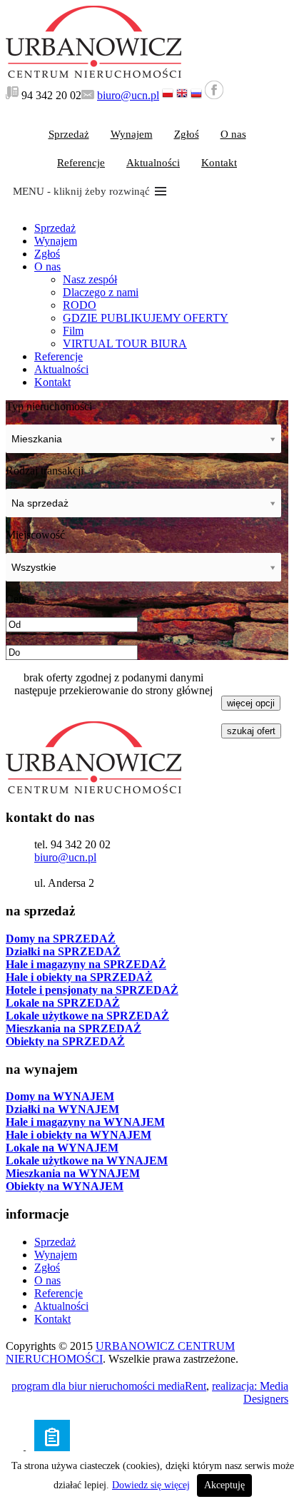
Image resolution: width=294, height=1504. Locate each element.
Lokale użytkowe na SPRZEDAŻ (87, 1016)
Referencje (81, 162)
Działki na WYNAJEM (62, 1109)
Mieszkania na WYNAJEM (73, 1173)
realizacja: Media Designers (250, 1392)
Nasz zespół (90, 279)
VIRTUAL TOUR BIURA (125, 343)
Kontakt (219, 162)
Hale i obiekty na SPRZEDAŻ (79, 977)
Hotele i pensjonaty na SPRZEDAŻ (92, 990)
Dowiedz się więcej (151, 1485)
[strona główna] (93, 74)
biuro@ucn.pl (128, 95)
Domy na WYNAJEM (60, 1096)
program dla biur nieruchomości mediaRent (108, 1386)
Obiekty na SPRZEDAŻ (65, 1041)
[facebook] (214, 95)
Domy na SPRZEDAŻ (61, 939)
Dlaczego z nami (100, 292)
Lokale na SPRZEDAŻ (63, 1003)
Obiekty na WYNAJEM (64, 1186)
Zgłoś (186, 134)
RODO (79, 305)
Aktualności (153, 162)
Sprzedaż (69, 134)
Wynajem (132, 134)
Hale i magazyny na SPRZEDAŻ (86, 964)
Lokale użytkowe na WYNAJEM (87, 1160)
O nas (233, 134)
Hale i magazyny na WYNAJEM (85, 1122)
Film (73, 331)
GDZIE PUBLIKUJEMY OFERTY (145, 318)
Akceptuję (224, 1485)
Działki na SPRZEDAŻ (63, 951)
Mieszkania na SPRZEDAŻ (73, 1028)
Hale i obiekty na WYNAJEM (78, 1135)
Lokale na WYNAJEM (62, 1148)
